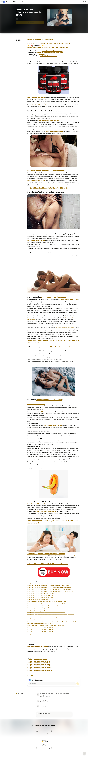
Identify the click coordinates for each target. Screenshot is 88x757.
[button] (44, 745)
